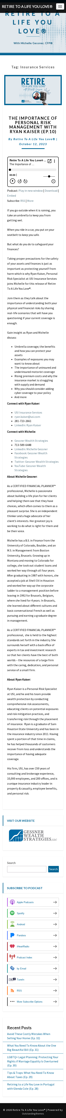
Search (11, 863)
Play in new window (31, 190)
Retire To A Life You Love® (34, 139)
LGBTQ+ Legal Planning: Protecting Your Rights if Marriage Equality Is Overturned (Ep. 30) (32, 1061)
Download (51, 190)
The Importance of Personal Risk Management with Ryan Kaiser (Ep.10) (33, 125)
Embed (11, 195)
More (30, 201)
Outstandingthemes (33, 1113)
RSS (22, 201)
